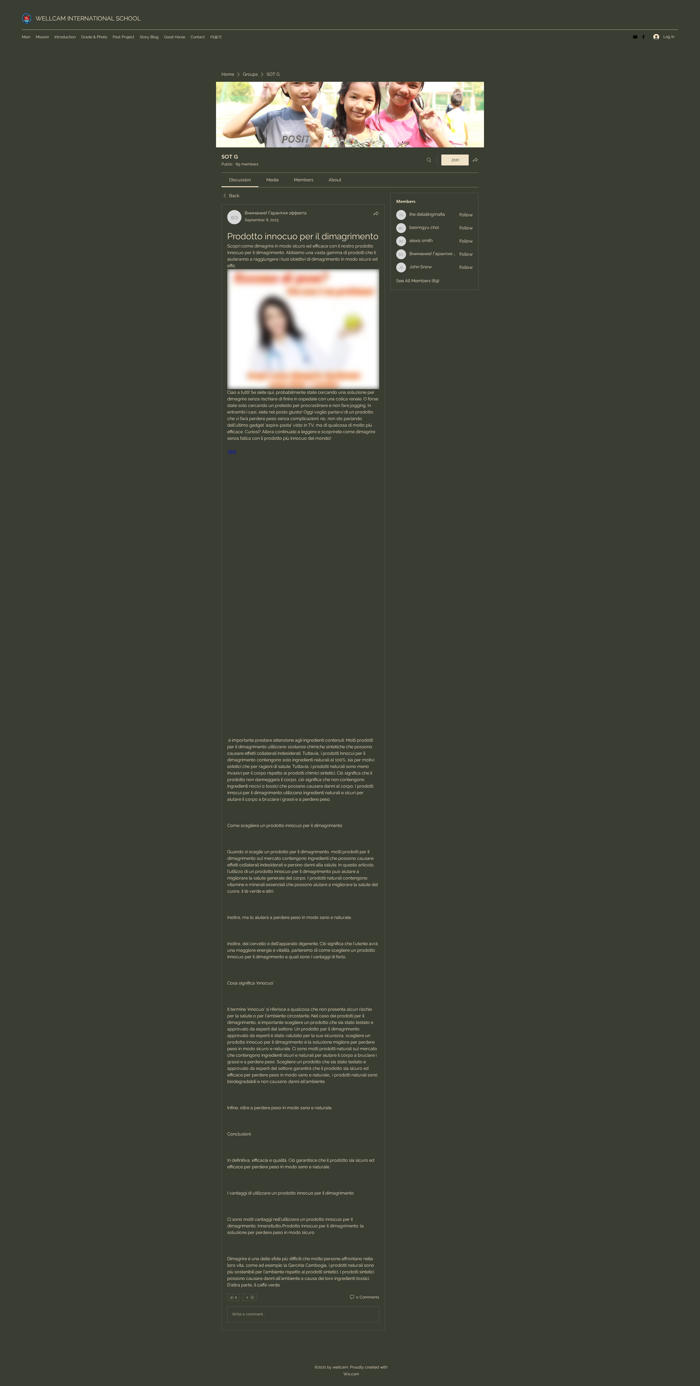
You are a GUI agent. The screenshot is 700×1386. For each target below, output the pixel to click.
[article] (303, 767)
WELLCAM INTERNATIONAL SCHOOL (88, 18)
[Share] (376, 213)
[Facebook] (643, 37)
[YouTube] (635, 37)
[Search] (429, 160)
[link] (240, 179)
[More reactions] (250, 1297)
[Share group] (475, 159)
